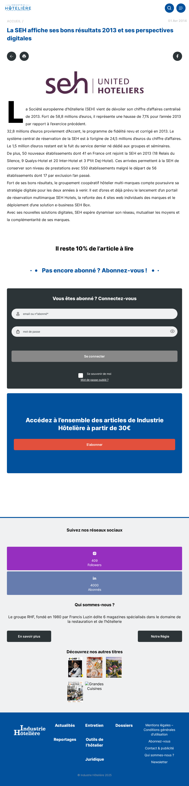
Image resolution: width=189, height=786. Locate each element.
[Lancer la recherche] (169, 8)
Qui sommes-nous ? (159, 755)
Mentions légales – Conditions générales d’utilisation (159, 729)
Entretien (94, 725)
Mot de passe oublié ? (95, 379)
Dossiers (124, 725)
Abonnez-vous (159, 741)
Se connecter (94, 356)
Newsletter (159, 762)
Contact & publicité (159, 748)
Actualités (65, 725)
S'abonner (94, 444)
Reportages (65, 739)
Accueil (14, 21)
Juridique (94, 759)
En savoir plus (29, 636)
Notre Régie (160, 636)
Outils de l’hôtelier (94, 742)
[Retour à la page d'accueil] (29, 731)
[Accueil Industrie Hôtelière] (17, 8)
